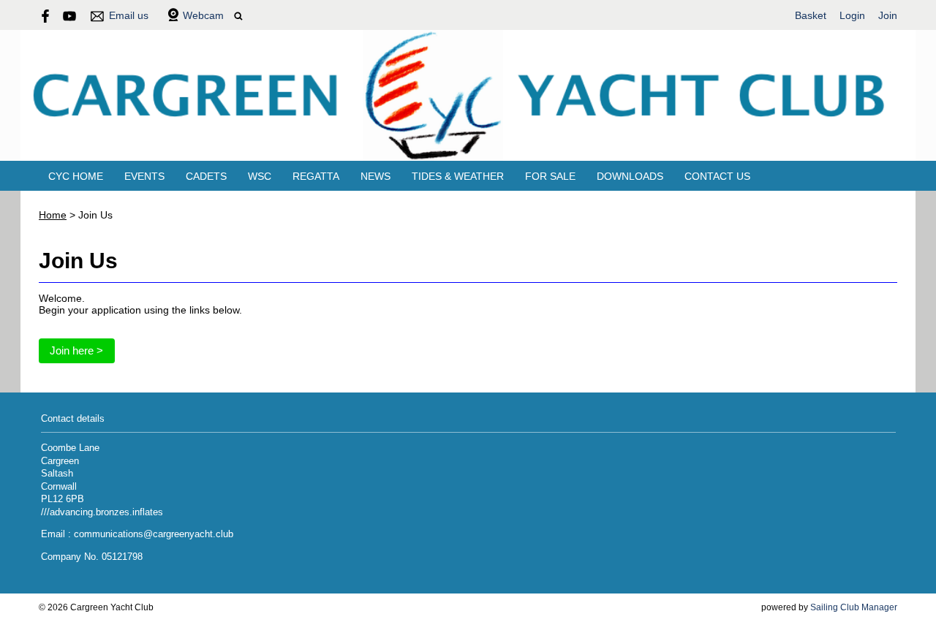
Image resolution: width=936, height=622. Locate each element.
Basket (810, 15)
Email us (128, 15)
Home (53, 215)
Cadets (206, 176)
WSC (259, 176)
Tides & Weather (458, 176)
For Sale (550, 176)
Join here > (76, 350)
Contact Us (717, 176)
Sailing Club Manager (853, 607)
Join (887, 15)
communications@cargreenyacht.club (153, 534)
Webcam (203, 15)
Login (852, 15)
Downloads (630, 176)
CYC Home (75, 176)
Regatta (315, 176)
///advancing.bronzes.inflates (102, 512)
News (375, 176)
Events (144, 176)
